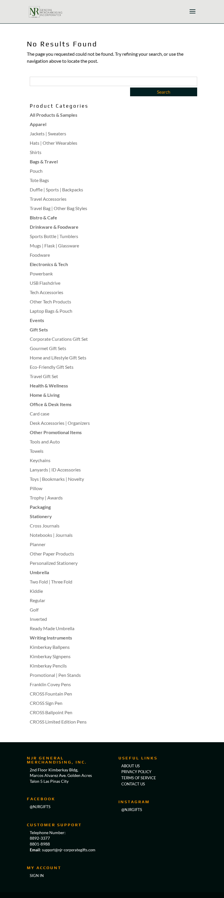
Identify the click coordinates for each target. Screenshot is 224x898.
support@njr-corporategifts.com (68, 850)
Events (37, 320)
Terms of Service (138, 777)
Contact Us (133, 784)
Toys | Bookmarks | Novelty (57, 479)
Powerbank (41, 273)
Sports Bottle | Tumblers (54, 236)
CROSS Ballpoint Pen (51, 712)
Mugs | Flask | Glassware (54, 245)
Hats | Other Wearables (53, 143)
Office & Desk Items (50, 404)
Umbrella (39, 572)
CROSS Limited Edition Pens (58, 721)
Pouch (36, 171)
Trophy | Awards (46, 497)
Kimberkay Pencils (48, 665)
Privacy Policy (136, 771)
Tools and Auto (45, 441)
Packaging (40, 507)
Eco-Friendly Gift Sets (52, 367)
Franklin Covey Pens (50, 684)
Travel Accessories (48, 199)
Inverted (38, 619)
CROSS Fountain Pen (51, 693)
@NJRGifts (131, 809)
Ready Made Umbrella (52, 628)
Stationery (41, 516)
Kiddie (36, 591)
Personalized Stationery (54, 563)
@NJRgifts (40, 806)
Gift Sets (39, 329)
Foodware (40, 255)
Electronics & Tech (49, 264)
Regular (37, 600)
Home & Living (45, 395)
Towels (36, 451)
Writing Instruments (51, 637)
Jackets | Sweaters (48, 133)
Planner (38, 544)
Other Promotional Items (56, 432)
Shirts (35, 152)
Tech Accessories (46, 292)
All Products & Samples (53, 115)
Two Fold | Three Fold (51, 581)
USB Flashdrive (45, 283)
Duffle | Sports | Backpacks (56, 189)
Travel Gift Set (44, 376)
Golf (34, 609)
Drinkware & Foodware (54, 227)
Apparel (38, 124)
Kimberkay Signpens (50, 656)
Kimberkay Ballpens (50, 647)
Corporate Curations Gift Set (59, 339)
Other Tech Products (50, 301)
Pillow (36, 488)
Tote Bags (39, 180)
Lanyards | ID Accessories (55, 469)
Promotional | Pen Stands (55, 675)
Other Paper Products (52, 553)
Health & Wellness (49, 385)
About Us (130, 766)
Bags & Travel (44, 161)
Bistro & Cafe (43, 217)
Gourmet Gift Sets (48, 348)
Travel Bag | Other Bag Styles (58, 208)
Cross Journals (45, 525)
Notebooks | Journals (51, 535)
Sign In (37, 875)
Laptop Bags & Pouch (51, 311)
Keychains (40, 460)
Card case (39, 413)
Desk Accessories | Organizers (60, 423)
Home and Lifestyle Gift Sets (58, 357)
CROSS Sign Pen (46, 703)
